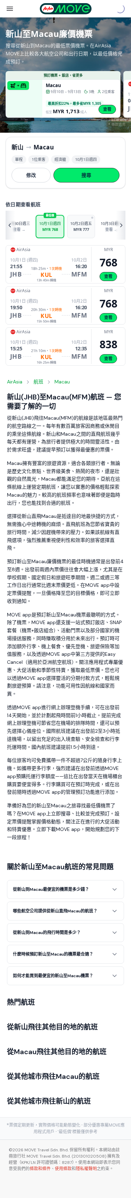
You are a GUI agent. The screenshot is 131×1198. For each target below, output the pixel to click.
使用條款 (63, 1169)
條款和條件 (40, 1169)
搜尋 (86, 175)
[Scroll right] (120, 225)
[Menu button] (10, 9)
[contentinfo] (65, 1168)
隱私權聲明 (86, 1169)
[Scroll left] (10, 225)
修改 (31, 175)
